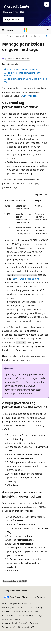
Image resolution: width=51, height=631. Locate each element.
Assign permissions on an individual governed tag (25, 80)
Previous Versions (26, 615)
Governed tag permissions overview (20, 69)
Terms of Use (36, 623)
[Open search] (48, 29)
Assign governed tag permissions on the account (22, 74)
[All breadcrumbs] (4, 36)
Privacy (39, 607)
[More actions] (46, 36)
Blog (39, 615)
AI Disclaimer (8, 615)
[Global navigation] (2, 29)
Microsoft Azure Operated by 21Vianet (19, 611)
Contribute (7, 619)
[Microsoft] (25, 30)
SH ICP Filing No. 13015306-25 (16, 603)
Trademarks (7, 627)
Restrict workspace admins (25, 278)
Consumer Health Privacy (13, 623)
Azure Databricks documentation (24, 36)
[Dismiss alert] (46, 4)
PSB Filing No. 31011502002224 (16, 607)
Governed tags (30, 95)
